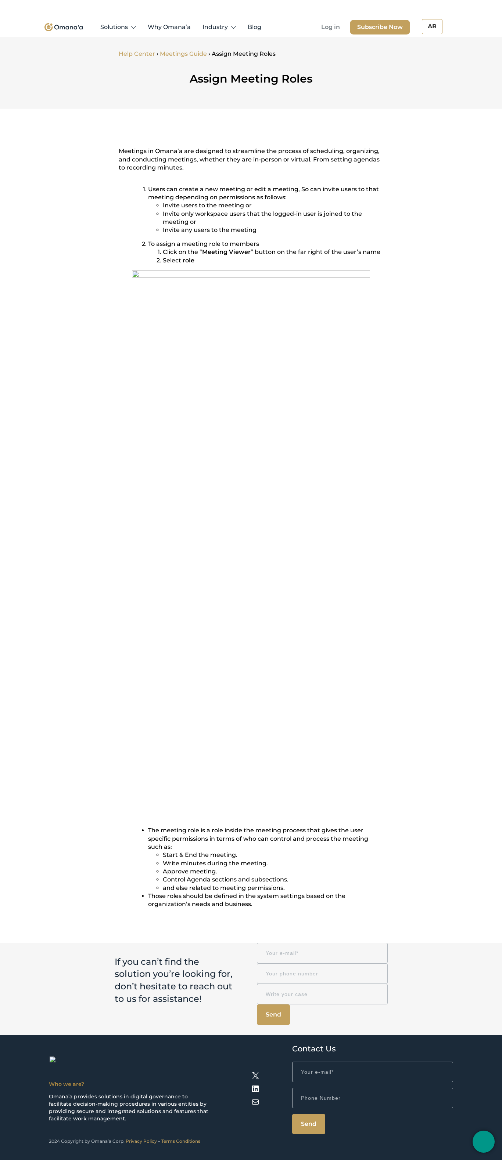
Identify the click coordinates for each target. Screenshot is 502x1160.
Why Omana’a (169, 26)
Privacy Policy (141, 1141)
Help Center (137, 53)
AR (432, 26)
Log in (330, 26)
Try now (380, 27)
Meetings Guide (183, 53)
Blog (254, 26)
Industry (215, 26)
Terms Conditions (180, 1141)
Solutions (114, 26)
